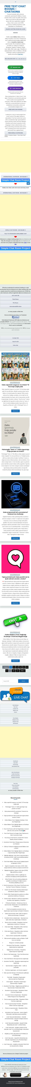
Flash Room (15, 299)
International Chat (15, 766)
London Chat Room (15, 774)
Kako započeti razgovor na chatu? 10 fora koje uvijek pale (15, 386)
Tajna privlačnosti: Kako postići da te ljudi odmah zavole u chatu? (15, 578)
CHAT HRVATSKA (16, 88)
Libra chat (15, 345)
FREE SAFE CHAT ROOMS (15, 109)
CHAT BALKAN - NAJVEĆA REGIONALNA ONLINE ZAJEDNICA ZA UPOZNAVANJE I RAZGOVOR (16, 1039)
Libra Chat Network (15, 772)
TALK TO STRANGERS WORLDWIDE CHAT (15, 233)
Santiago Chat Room (15, 777)
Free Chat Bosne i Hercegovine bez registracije (16, 958)
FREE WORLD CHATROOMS (15, 133)
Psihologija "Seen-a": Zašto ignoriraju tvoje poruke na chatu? (15, 450)
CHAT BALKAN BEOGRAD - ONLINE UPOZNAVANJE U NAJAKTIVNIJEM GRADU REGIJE (16, 1018)
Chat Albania (15, 718)
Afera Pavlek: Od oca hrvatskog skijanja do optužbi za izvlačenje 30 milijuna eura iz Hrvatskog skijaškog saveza (16, 880)
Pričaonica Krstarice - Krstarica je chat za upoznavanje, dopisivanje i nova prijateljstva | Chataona (16, 904)
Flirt (16, 244)
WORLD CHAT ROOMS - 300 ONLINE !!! (15, 230)
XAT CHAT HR (15, 295)
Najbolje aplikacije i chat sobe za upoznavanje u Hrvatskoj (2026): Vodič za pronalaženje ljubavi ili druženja (16, 857)
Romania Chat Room (15, 775)
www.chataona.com (15, 382)
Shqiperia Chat (15, 719)
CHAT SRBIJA (16, 78)
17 (17, 670)
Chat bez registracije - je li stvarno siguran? (16, 970)
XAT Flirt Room (15, 788)
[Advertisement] (15, 156)
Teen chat (16, 706)
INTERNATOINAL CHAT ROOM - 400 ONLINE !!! (15, 192)
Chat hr (15, 712)
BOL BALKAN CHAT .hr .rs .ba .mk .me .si (15, 58)
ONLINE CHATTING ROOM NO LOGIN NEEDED (15, 29)
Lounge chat (15, 338)
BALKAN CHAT (16, 67)
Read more (16, 411)
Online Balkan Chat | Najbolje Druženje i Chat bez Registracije (15, 635)
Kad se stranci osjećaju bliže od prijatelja (16, 935)
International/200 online (15, 306)
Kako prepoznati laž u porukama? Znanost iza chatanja (15, 513)
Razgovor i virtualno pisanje (16, 942)
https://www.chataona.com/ (15, 1081)
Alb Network (15, 723)
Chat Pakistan (15, 705)
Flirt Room (15, 302)
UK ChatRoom (15, 786)
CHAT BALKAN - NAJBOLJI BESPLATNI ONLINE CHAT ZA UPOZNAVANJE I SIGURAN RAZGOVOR (16, 1029)
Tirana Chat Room (15, 785)
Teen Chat (15, 783)
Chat (25, 242)
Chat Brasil (15, 761)
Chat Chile (15, 762)
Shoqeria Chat (15, 721)
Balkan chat (15, 710)
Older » (22, 670)
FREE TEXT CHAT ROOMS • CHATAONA (15, 9)
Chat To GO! (15, 341)
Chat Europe (15, 764)
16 (13, 670)
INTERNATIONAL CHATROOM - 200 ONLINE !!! (15, 176)
